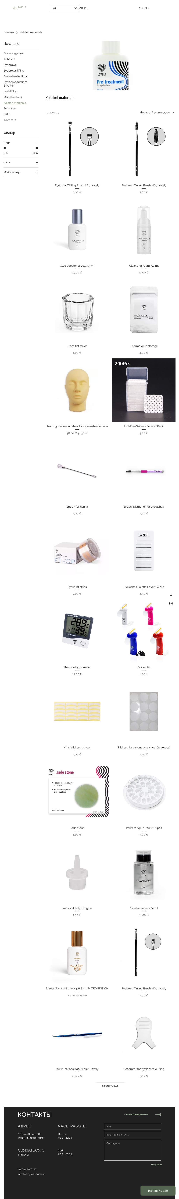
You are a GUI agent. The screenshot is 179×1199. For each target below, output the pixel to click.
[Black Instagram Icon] (171, 603)
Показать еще (110, 1085)
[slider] (5, 148)
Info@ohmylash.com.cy (31, 1174)
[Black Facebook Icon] (171, 595)
